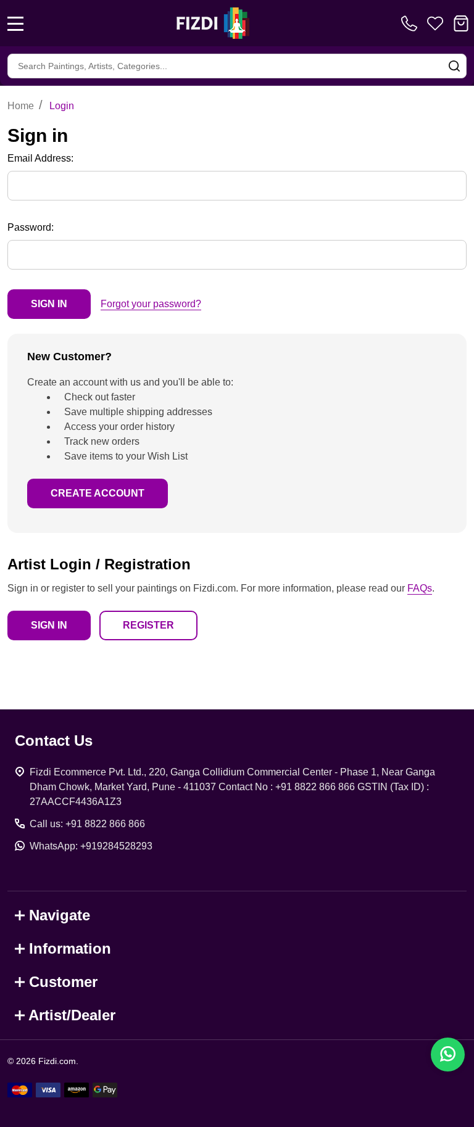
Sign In (49, 625)
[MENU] (15, 23)
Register (148, 625)
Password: (30, 227)
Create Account (97, 493)
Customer (63, 981)
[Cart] (461, 23)
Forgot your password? (151, 304)
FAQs (419, 588)
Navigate (59, 915)
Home (20, 106)
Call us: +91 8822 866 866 (87, 824)
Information (70, 948)
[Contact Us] (411, 23)
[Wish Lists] (435, 23)
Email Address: (40, 158)
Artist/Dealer (71, 1015)
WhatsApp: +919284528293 (91, 846)
